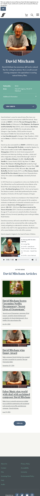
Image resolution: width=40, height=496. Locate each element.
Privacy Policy (25, 464)
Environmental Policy (27, 476)
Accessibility (25, 468)
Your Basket (26, 15)
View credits (10, 106)
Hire (2, 472)
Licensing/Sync (6, 476)
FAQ (2, 480)
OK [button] (3, 9)
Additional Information (10, 96)
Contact (3, 468)
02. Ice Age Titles (25, 244)
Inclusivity (24, 472)
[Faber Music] (3, 15)
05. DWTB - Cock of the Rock (28, 255)
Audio (3, 484)
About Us (4, 464)
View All (20, 423)
